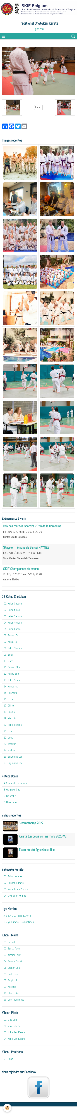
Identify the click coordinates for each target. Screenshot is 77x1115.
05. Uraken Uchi (12, 968)
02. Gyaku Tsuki (12, 948)
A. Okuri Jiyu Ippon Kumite (17, 916)
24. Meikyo (9, 750)
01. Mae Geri (10, 1020)
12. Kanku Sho (11, 674)
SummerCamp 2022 (31, 823)
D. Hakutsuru (10, 802)
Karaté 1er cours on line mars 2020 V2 (42, 836)
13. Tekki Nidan (12, 680)
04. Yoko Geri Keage (14, 1039)
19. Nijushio (10, 718)
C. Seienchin (10, 796)
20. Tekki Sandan (13, 725)
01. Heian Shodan (13, 603)
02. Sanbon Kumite (14, 883)
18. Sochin (9, 712)
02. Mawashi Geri (13, 1026)
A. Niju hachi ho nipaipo (15, 783)
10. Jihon (8, 661)
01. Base (8, 1059)
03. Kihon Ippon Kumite (16, 889)
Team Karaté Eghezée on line (37, 849)
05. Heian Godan (12, 629)
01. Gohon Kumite (13, 876)
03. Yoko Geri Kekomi (15, 1032)
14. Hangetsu (11, 686)
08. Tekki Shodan (13, 648)
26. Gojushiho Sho (13, 763)
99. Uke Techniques (14, 999)
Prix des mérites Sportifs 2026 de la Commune (32, 526)
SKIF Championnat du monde (21, 569)
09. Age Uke (10, 987)
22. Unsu (8, 737)
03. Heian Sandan (13, 616)
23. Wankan (10, 744)
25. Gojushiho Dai (13, 756)
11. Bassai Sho (12, 667)
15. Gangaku (10, 693)
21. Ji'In (8, 731)
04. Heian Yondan (13, 622)
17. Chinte (9, 705)
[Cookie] (7, 1108)
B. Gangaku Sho (12, 789)
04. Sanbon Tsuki (13, 961)
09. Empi (8, 654)
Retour (38, 107)
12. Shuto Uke (11, 993)
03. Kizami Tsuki (12, 955)
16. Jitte (8, 699)
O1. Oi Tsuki (10, 942)
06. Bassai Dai (11, 635)
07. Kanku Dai (11, 642)
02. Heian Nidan (12, 610)
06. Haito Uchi (11, 974)
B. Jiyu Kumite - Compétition (19, 922)
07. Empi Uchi (11, 980)
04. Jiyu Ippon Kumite (15, 895)
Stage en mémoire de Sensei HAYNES (26, 547)
